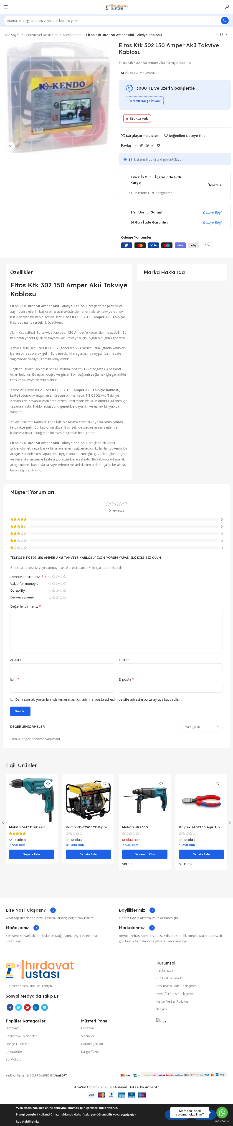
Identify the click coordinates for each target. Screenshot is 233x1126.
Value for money (23, 584)
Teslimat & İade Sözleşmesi (176, 986)
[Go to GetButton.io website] (222, 1121)
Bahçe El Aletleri (17, 1044)
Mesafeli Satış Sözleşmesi (175, 993)
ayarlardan (128, 1115)
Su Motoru (13, 1059)
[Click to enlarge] (10, 146)
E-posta (126, 679)
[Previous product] (217, 35)
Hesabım (87, 1028)
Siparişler (87, 1036)
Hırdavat (12, 1028)
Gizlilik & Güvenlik (169, 978)
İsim (15, 679)
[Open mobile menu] (5, 6)
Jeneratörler (14, 1051)
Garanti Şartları (92, 1044)
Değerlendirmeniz (25, 606)
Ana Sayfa (12, 34)
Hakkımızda (164, 970)
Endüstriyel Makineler (41, 34)
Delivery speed (22, 597)
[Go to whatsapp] (222, 1112)
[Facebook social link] (136, 145)
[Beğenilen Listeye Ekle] (48, 784)
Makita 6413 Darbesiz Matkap (27, 829)
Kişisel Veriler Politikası (172, 1001)
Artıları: (15, 659)
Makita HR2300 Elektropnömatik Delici (141, 829)
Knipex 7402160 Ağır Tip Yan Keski (199, 829)
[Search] (225, 20)
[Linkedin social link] (153, 145)
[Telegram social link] (159, 145)
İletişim (161, 1009)
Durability (18, 591)
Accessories (72, 34)
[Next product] (226, 35)
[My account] (227, 6)
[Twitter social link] (141, 145)
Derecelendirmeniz (27, 577)
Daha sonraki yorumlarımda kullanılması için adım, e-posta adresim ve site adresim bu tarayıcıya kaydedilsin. (98, 699)
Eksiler (124, 659)
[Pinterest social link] (147, 145)
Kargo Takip (90, 1051)
